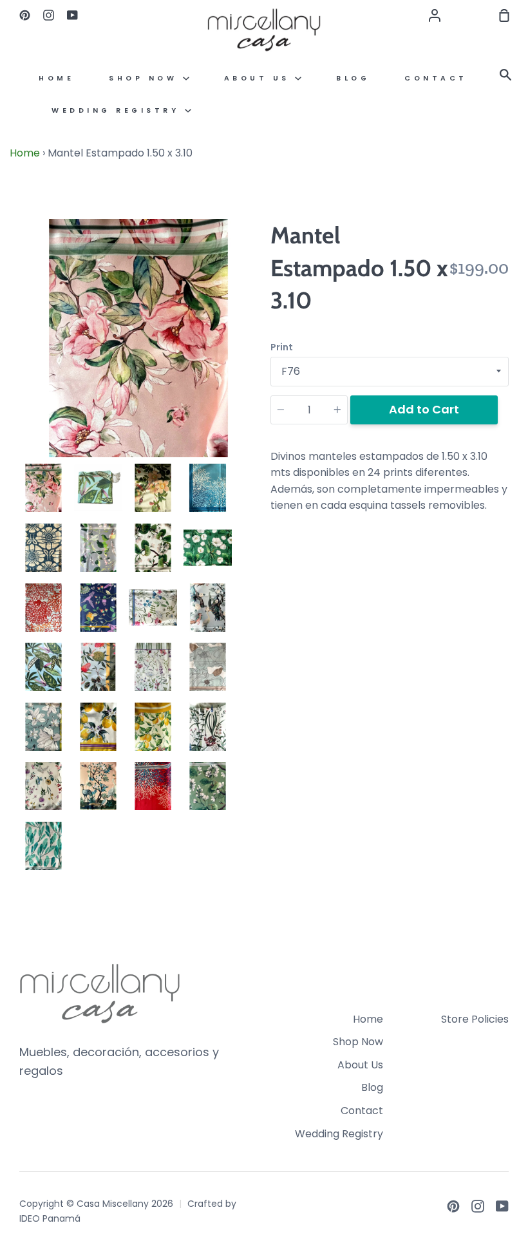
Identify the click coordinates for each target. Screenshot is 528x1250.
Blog (353, 78)
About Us (260, 78)
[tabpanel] (138, 338)
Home (56, 78)
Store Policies (475, 1019)
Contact (435, 78)
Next (254, 377)
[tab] (43, 488)
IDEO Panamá (49, 1218)
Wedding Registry (118, 110)
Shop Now (146, 78)
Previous (23, 377)
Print (281, 347)
